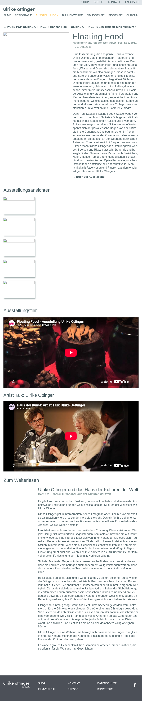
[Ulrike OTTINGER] (19, 11)
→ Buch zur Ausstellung (89, 176)
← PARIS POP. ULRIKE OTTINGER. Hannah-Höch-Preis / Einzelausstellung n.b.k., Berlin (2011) (37, 26)
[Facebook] (135, 688)
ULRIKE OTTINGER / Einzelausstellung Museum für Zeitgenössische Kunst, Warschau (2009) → (105, 26)
